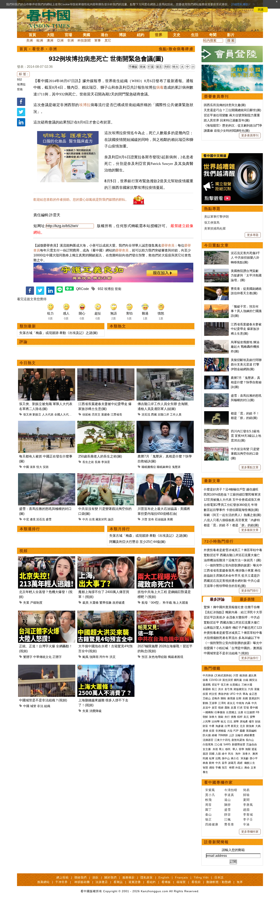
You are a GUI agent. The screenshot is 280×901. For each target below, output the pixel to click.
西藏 (154, 414)
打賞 (151, 66)
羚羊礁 (167, 602)
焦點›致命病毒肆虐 (176, 49)
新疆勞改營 (238, 744)
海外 (238, 753)
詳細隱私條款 (239, 4)
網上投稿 (62, 877)
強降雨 (94, 657)
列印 (167, 66)
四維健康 (211, 824)
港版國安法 (240, 689)
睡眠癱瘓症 (149, 467)
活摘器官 (208, 739)
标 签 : (23, 74)
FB (257, 712)
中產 (211, 726)
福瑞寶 (181, 882)
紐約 (140, 35)
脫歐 (220, 716)
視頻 (23, 551)
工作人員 (175, 414)
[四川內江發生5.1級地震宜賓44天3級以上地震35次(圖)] (216, 431)
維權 (214, 735)
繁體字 (27, 657)
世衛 (20, 89)
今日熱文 (27, 363)
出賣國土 (235, 684)
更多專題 (252, 235)
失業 (26, 602)
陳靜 (227, 804)
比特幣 (216, 721)
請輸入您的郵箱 (233, 850)
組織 (47, 706)
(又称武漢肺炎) (223, 675)
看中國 (254, 707)
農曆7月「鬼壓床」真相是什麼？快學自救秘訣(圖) (246, 382)
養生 (205, 772)
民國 (205, 758)
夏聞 (246, 799)
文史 (176, 35)
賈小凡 (210, 795)
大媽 (258, 726)
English (163, 877)
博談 (122, 35)
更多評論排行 (249, 658)
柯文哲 (213, 693)
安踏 (46, 467)
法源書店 (102, 882)
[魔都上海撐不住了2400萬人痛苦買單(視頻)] (105, 558)
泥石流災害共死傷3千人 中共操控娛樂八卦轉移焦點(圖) (245, 257)
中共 (85, 519)
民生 (231, 753)
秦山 (208, 814)
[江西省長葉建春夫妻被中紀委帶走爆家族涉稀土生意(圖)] (105, 370)
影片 (230, 35)
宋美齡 (245, 758)
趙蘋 (246, 809)
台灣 (227, 726)
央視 (215, 749)
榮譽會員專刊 (216, 96)
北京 (242, 726)
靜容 (227, 814)
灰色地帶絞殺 (158, 657)
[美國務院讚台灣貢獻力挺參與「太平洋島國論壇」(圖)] (216, 271)
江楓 (227, 819)
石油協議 (160, 519)
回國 (211, 753)
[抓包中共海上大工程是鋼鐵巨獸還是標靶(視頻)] (165, 558)
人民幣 (207, 721)
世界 (158, 35)
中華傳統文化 (42, 657)
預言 (145, 657)
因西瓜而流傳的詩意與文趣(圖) (225, 105)
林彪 (205, 762)
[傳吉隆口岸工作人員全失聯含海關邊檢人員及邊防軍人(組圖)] (165, 370)
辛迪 (246, 824)
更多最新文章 (249, 530)
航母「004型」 (152, 602)
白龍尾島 (208, 744)
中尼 (26, 519)
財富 (205, 726)
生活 (194, 35)
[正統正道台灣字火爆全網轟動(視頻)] (46, 613)
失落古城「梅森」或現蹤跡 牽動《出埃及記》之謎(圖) (58, 333)
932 (19, 79)
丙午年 (104, 657)
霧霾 (242, 730)
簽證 (205, 753)
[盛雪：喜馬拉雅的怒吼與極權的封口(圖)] (46, 475)
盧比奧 (252, 675)
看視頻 (196, 882)
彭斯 (238, 698)
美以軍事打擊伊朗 (216, 216)
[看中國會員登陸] (232, 54)
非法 (40, 706)
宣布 (151, 519)
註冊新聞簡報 (216, 842)
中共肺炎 (208, 675)
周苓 (208, 804)
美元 (246, 716)
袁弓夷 (228, 689)
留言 (159, 66)
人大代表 (47, 414)
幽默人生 (249, 762)
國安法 (253, 679)
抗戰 (218, 758)
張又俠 (27, 414)
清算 (32, 467)
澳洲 (50, 40)
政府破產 (119, 602)
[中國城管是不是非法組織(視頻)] (46, 667)
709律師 (223, 735)
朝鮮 (205, 716)
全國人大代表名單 (65, 414)
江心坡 (218, 744)
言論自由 (251, 744)
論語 (111, 519)
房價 (205, 730)
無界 (240, 882)
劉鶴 (205, 703)
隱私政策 (146, 877)
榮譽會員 (167, 245)
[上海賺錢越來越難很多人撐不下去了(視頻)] (105, 667)
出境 (92, 519)
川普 (144, 519)
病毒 (160, 87)
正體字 (57, 657)
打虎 (239, 707)
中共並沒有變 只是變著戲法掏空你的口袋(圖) (245, 453)
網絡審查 (249, 735)
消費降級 (95, 711)
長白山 (250, 739)
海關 (247, 749)
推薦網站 (43, 882)
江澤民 (222, 703)
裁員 (85, 602)
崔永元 (231, 703)
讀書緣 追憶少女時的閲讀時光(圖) (227, 130)
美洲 (29, 40)
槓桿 (239, 716)
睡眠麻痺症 (164, 467)
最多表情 (247, 599)
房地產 (244, 721)
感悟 (211, 767)
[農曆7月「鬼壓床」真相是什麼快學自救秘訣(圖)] (165, 423)
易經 (240, 762)
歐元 (223, 721)
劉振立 (37, 414)
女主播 (207, 749)
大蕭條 (94, 602)
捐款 (95, 877)
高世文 (96, 414)
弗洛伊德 (223, 693)
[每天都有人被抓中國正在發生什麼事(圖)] (46, 423)
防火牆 (207, 735)
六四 (250, 689)
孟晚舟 (216, 698)
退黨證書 (135, 882)
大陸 (50, 35)
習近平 (216, 684)
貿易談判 (254, 698)
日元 (229, 721)
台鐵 (245, 679)
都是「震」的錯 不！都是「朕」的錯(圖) (231, 525)
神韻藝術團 (82, 882)
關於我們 (110, 877)
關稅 (223, 698)
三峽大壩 (246, 684)
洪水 (220, 689)
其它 (108, 40)
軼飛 (208, 799)
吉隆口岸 (163, 414)
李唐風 (248, 804)
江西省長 (116, 414)
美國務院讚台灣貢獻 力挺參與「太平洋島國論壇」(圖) (246, 275)
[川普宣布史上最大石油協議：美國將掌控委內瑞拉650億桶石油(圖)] (165, 475)
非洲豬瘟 (220, 730)
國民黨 (238, 679)
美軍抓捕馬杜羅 (215, 228)
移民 (228, 749)
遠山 (227, 799)
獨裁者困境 (175, 657)
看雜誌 (118, 882)
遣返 (254, 749)
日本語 (219, 877)
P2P (236, 730)
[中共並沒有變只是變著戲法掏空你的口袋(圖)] (105, 475)
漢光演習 (227, 679)
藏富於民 (101, 519)
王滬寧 (213, 703)
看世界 (38, 49)
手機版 (133, 66)
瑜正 (208, 819)
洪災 (112, 657)
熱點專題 (212, 209)
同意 (261, 9)
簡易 (246, 790)
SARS (227, 744)
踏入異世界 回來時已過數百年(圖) (227, 120)
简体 (143, 66)
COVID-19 (215, 679)
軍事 (97, 40)
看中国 (50, 18)
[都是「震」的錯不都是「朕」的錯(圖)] (216, 413)
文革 (253, 767)
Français (181, 877)
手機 (218, 767)
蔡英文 (235, 726)
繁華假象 (105, 602)
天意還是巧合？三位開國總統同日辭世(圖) (232, 110)
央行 (227, 716)
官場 (68, 35)
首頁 (32, 35)
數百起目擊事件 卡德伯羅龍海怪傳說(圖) (231, 510)
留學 (241, 749)
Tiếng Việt (201, 877)
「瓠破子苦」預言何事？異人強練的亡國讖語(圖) (246, 311)
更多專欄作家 (249, 831)
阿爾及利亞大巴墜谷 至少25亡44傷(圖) (137, 541)
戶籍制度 (36, 602)
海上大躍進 (180, 602)
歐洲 (39, 40)
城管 (33, 706)
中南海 (240, 703)
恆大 (39, 467)
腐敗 (227, 707)
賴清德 (243, 675)
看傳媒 (166, 882)
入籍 (218, 753)
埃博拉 (21, 84)
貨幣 (252, 716)
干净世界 (61, 882)
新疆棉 (207, 689)
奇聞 (212, 35)
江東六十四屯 (222, 739)
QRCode (82, 289)
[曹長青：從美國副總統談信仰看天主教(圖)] (216, 288)
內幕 (247, 703)
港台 (104, 35)
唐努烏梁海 (238, 739)
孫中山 (226, 758)
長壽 (97, 462)
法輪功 (239, 735)
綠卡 (224, 753)
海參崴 (219, 726)
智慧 (205, 767)
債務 (233, 716)
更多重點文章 (249, 467)
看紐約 (151, 882)
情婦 (220, 707)
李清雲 (105, 462)
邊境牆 (231, 698)
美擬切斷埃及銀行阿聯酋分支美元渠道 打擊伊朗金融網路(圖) (246, 364)
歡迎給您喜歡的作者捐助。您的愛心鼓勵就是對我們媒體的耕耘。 (81, 199)
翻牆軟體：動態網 (218, 882)
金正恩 (253, 693)
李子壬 (248, 819)
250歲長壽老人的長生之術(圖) (100, 456)
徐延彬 (86, 414)
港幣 (236, 721)
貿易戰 (207, 684)
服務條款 (128, 877)
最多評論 (217, 599)
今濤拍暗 (230, 790)
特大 (175, 66)
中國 (26, 467)
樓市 (251, 721)
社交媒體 (249, 712)
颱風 (85, 657)
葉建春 (105, 414)
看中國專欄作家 (218, 782)
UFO (232, 693)
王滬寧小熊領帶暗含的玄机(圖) (225, 585)
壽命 (247, 767)
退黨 (257, 689)
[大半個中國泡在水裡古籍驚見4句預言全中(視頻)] (105, 613)
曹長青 (229, 824)
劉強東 (250, 726)
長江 (214, 689)
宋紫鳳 (210, 790)
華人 (221, 749)
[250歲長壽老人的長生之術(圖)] (105, 423)
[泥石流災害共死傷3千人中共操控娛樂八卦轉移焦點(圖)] (216, 253)
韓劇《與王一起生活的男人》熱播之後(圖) (232, 515)
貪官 (214, 707)
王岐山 (207, 698)
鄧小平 (254, 758)
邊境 (32, 519)
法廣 (240, 712)
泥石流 (146, 414)
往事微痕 (219, 712)
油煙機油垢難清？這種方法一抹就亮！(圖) (232, 560)
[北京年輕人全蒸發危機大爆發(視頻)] (46, 558)
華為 (245, 693)
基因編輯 (251, 730)
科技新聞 (84, 40)
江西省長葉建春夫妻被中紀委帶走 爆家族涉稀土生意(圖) (246, 329)
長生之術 (88, 462)
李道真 (229, 795)
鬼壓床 (176, 467)
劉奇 (211, 762)
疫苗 (205, 693)
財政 (258, 721)
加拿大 (213, 716)
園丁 (208, 809)
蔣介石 (235, 758)
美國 (86, 35)
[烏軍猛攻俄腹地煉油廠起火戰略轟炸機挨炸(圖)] (216, 342)
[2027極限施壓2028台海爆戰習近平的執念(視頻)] (165, 613)
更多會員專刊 (249, 135)
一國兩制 (208, 712)
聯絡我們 (80, 877)
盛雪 (48, 519)
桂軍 (211, 758)
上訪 (231, 735)
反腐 (233, 707)
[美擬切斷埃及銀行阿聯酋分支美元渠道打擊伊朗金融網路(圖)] (216, 360)
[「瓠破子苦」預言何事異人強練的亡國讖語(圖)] (216, 306)
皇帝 (224, 762)
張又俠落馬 (212, 222)
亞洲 (60, 40)
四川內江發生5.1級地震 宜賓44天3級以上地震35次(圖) (246, 435)
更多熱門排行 (249, 590)
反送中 (207, 707)
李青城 (248, 814)
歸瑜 (246, 795)
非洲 (70, 40)
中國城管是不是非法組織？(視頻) (43, 700)
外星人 (239, 767)
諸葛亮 (232, 762)
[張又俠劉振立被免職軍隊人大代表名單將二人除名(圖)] (46, 370)
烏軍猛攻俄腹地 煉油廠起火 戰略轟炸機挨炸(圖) (245, 346)
